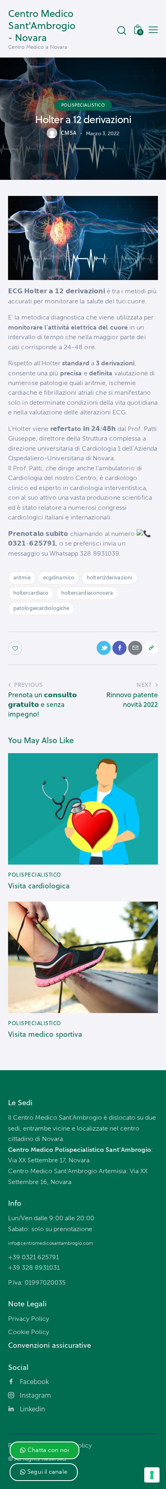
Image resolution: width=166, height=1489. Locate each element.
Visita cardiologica (39, 885)
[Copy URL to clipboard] (151, 648)
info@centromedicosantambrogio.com (50, 1243)
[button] (44, 1450)
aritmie (22, 577)
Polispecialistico (83, 105)
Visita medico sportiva (45, 1034)
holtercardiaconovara (87, 592)
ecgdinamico (58, 577)
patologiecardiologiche (41, 608)
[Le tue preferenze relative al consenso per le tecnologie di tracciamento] (152, 1475)
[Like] (16, 648)
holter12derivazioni (109, 577)
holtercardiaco (30, 592)
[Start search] (121, 30)
